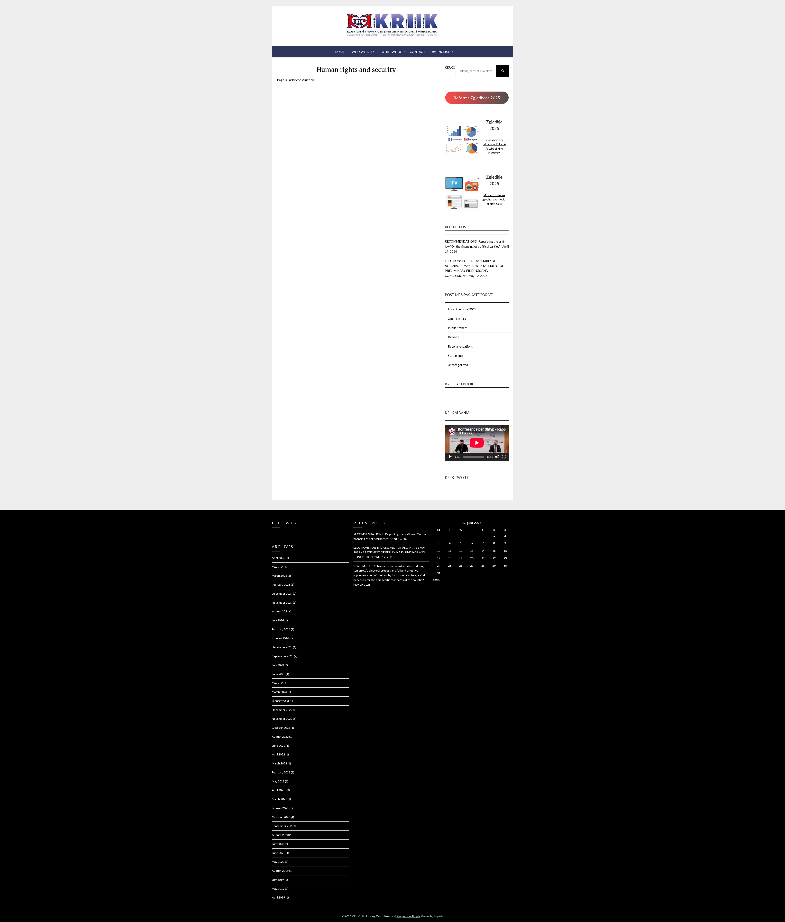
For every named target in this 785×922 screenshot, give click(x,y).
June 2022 (278, 745)
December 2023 (282, 647)
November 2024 (282, 602)
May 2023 (278, 683)
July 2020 (278, 844)
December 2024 (282, 593)
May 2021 (278, 781)
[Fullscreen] (504, 457)
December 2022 (282, 710)
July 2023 (278, 665)
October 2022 (281, 727)
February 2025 (281, 584)
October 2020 (281, 817)
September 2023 (282, 656)
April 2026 (278, 557)
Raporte (453, 337)
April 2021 (278, 790)
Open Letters (457, 318)
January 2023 (280, 701)
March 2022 (279, 763)
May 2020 (278, 861)
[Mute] (497, 457)
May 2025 (278, 566)
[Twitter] (275, 533)
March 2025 (279, 575)
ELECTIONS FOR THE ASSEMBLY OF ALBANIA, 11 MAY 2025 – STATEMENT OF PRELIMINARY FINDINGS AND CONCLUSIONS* (389, 552)
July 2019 (278, 879)
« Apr (436, 579)
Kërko (450, 67)
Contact (417, 52)
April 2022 (278, 754)
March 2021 (279, 799)
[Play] (450, 457)
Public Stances (458, 328)
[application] (477, 443)
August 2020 (280, 835)
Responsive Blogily (409, 916)
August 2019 (280, 870)
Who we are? (363, 52)
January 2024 (280, 638)
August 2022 (280, 736)
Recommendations (460, 346)
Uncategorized (458, 365)
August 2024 (280, 611)
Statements (455, 355)
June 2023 (278, 674)
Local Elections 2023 (462, 309)
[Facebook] (273, 533)
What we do (392, 52)
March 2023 (279, 692)
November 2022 (282, 718)
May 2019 (278, 888)
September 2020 (282, 826)
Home (340, 52)
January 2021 (280, 808)
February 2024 (281, 629)
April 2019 (278, 897)
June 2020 (278, 853)
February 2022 (281, 772)
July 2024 (278, 620)
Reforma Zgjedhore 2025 (477, 97)
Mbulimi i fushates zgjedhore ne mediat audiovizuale (494, 199)
